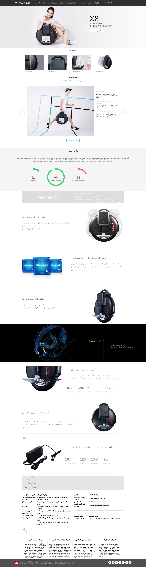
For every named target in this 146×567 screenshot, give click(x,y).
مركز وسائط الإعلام (52, 3)
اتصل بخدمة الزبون (62, 140)
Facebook (109, 562)
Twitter (113, 562)
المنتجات (62, 3)
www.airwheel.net (28, 563)
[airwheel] (22, 4)
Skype (126, 562)
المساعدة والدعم (71, 3)
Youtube (116, 562)
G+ (119, 562)
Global (130, 562)
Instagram (123, 562)
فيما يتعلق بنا (82, 3)
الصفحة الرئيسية (40, 3)
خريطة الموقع (59, 562)
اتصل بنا (90, 3)
